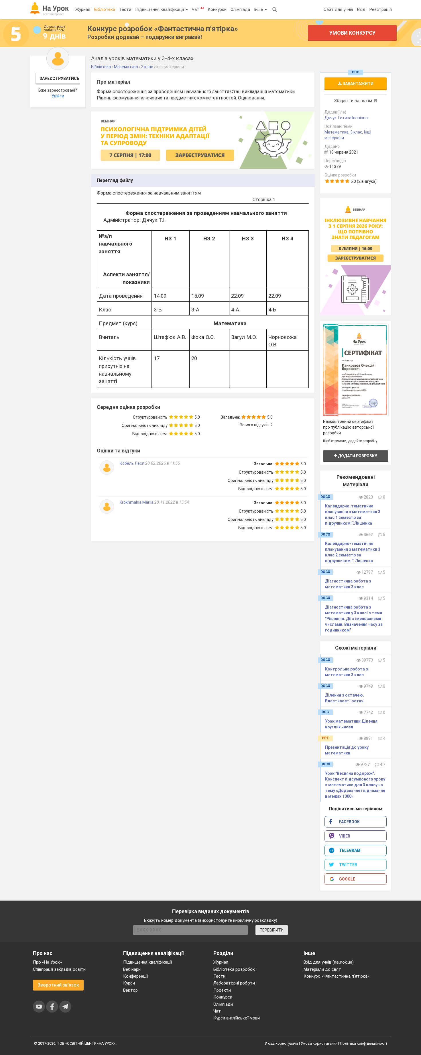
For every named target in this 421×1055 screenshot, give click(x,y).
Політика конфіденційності (363, 1043)
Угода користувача (281, 1043)
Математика (336, 132)
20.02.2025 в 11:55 (162, 463)
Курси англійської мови (236, 1018)
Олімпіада (240, 9)
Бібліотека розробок (234, 969)
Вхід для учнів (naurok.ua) (329, 962)
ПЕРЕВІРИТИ (272, 930)
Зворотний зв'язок (58, 985)
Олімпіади (223, 1004)
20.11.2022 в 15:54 (171, 502)
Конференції (135, 976)
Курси (129, 983)
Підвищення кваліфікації (160, 9)
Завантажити (357, 83)
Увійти (58, 96)
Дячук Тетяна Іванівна (346, 117)
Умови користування (319, 1043)
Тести (125, 9)
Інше (259, 9)
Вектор (130, 990)
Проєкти (222, 990)
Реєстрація (380, 9)
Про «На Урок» (47, 962)
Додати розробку (357, 456)
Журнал (82, 9)
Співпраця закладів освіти (59, 969)
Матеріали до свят (322, 969)
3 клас (356, 132)
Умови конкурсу (352, 33)
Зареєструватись (59, 78)
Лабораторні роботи (234, 983)
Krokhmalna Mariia (137, 502)
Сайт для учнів (338, 9)
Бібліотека (104, 9)
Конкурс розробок (162, 28)
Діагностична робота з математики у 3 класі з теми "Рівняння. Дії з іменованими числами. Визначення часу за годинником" (354, 618)
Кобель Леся (132, 463)
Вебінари (132, 969)
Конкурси (217, 9)
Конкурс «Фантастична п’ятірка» (336, 976)
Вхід (361, 9)
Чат (198, 9)
